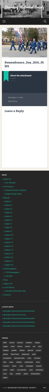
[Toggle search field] (45, 21)
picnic (5, 370)
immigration (7, 358)
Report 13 (9, 246)
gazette (14, 350)
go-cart (38, 350)
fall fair (27, 346)
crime (12, 346)
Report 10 (9, 235)
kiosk (29, 358)
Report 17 (9, 261)
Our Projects (8, 187)
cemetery (29, 342)
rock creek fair (21, 370)
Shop (6, 280)
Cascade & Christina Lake (15, 291)
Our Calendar (10, 183)
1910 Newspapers (12, 272)
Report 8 (8, 227)
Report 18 (9, 265)
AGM (4, 342)
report (12, 370)
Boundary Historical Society (24, 7)
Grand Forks (15, 354)
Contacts (7, 295)
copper (5, 346)
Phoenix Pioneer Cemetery (15, 190)
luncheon (37, 358)
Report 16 (9, 257)
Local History (9, 287)
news (21, 366)
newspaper (29, 366)
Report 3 (8, 209)
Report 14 (9, 250)
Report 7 (8, 224)
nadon (14, 366)
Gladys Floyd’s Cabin (13, 194)
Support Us (8, 284)
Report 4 (8, 213)
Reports (7, 198)
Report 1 (8, 201)
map (4, 362)
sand (31, 370)
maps (11, 362)
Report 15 (9, 254)
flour (39, 346)
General (22, 350)
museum (6, 366)
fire (34, 346)
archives (20, 342)
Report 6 (8, 220)
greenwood (25, 354)
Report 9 (8, 231)
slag (11, 374)
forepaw (5, 350)
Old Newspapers (10, 269)
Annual (12, 342)
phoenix (38, 366)
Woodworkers (35, 374)
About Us (7, 179)
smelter (18, 374)
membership (29, 362)
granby (5, 354)
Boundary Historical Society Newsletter (19, 311)
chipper (37, 342)
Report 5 (8, 216)
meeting (19, 362)
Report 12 (9, 242)
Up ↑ (45, 388)
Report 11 (9, 239)
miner (38, 362)
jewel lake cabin (19, 358)
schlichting (39, 370)
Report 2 (8, 205)
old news (8, 276)
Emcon (20, 346)
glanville (30, 350)
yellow (5, 377)
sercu (5, 374)
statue (26, 374)
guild (34, 354)
